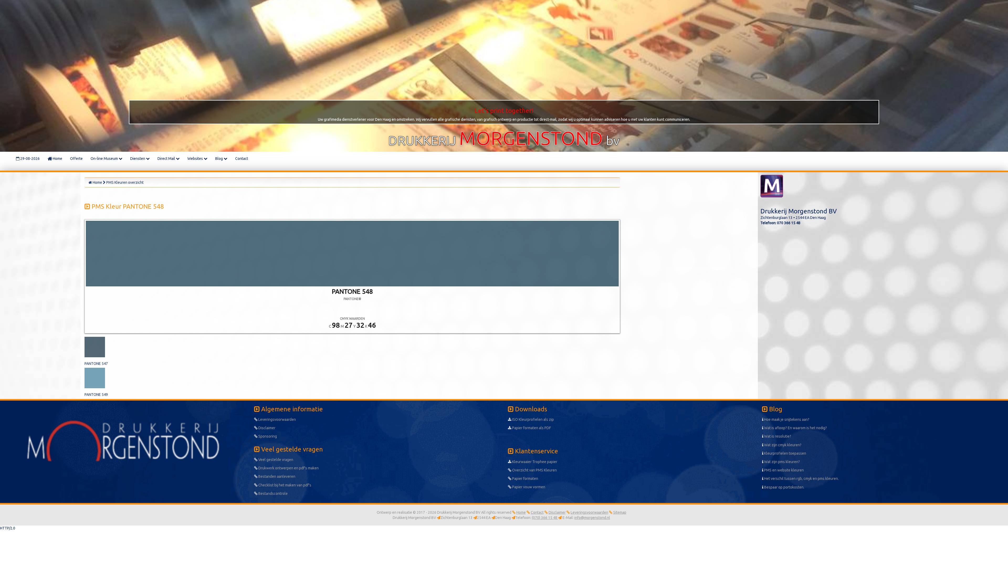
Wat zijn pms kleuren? (781, 462)
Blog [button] (219, 158)
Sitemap (619, 512)
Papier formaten (524, 478)
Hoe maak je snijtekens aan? (786, 419)
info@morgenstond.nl (592, 518)
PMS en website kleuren (783, 470)
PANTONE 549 (96, 394)
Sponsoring (267, 436)
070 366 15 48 (788, 223)
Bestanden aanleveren (276, 476)
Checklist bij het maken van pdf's (284, 485)
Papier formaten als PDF (531, 428)
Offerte (76, 158)
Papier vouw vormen (528, 487)
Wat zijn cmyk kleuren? (782, 445)
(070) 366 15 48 (545, 518)
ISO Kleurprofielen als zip (532, 419)
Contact (241, 158)
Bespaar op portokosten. (783, 487)
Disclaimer (266, 428)
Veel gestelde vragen (275, 460)
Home (57, 158)
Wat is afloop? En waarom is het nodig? (795, 428)
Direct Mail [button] (167, 158)
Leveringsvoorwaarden (277, 419)
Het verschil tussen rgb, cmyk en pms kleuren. (801, 478)
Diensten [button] (138, 158)
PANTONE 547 (96, 363)
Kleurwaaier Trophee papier (534, 462)
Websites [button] (195, 158)
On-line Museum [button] (105, 158)
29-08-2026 (29, 158)
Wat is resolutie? (777, 436)
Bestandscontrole (273, 493)
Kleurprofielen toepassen (784, 453)
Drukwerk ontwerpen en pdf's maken (288, 468)
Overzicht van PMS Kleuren (534, 470)
